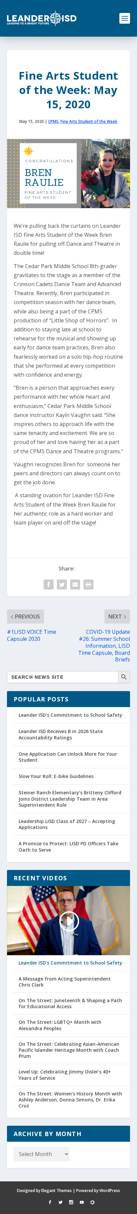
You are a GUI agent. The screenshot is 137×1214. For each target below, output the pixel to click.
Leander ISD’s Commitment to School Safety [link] (70, 715)
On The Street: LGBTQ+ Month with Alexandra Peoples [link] (60, 1025)
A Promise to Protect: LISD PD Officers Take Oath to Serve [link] (68, 846)
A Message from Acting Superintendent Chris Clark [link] (65, 982)
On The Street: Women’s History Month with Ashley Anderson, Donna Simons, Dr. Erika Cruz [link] (70, 1100)
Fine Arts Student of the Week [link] (89, 121)
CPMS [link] (53, 121)
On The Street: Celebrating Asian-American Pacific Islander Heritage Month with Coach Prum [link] (69, 1050)
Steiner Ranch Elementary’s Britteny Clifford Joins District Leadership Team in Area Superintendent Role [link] (70, 798)
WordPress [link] (109, 1190)
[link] (42, 18)
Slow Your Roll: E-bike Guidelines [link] (56, 776)
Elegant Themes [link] (56, 1190)
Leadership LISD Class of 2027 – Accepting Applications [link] (67, 824)
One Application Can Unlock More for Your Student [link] (68, 757)
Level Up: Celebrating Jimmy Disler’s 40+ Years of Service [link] (65, 1075)
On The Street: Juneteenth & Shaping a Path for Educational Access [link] (70, 1004)
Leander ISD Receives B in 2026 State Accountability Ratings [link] (61, 734)
